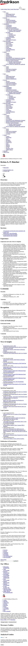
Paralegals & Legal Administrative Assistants (15, 58)
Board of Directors (10, 15)
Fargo (7, 143)
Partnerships (11, 36)
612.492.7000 (6, 568)
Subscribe (8, 50)
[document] (14, 634)
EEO (4, 610)
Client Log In (6, 152)
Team (4, 11)
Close (2, 644)
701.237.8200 (6, 580)
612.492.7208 (6, 171)
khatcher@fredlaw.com (8, 170)
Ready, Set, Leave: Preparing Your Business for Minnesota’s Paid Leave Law (13, 401)
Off (6, 637)
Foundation (8, 38)
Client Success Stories (10, 22)
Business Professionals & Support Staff (14, 59)
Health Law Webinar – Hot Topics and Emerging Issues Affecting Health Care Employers (15, 397)
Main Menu (16, 9)
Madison (8, 144)
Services (5, 17)
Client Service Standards (11, 21)
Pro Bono (8, 32)
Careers (5, 52)
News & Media (9, 44)
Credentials (5, 553)
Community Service (10, 37)
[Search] (20, 9)
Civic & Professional (7, 556)
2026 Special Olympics (11, 39)
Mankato (8, 146)
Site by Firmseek (6, 611)
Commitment (6, 24)
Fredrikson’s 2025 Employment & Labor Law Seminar (15, 394)
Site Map (5, 604)
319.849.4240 (6, 577)
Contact (5, 135)
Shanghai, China (9, 148)
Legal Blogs (8, 48)
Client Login (6, 602)
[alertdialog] (14, 634)
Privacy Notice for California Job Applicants (15, 64)
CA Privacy (5, 607)
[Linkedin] (4, 154)
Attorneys (8, 55)
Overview (5, 550)
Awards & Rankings (10, 49)
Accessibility (6, 608)
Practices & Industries (10, 20)
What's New (8, 43)
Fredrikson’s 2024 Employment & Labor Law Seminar (15, 404)
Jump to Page (3, 559)
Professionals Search (10, 14)
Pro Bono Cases (12, 35)
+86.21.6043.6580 (7, 590)
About (4, 65)
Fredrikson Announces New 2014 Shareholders (13, 381)
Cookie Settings (4, 9)
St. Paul (7, 147)
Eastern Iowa (9, 142)
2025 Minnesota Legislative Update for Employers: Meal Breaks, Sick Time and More (14, 418)
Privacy (5, 606)
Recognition (5, 554)
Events (7, 47)
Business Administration (11, 16)
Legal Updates (9, 46)
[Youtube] (4, 156)
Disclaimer (5, 605)
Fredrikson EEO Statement (14, 31)
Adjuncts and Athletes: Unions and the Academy (13, 438)
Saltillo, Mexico (9, 149)
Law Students (9, 57)
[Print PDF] (4, 173)
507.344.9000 (6, 585)
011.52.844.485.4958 (7, 592)
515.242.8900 (6, 570)
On (3, 637)
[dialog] (14, 618)
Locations (8, 71)
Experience (5, 552)
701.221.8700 (6, 573)
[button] (4, 177)
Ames (7, 138)
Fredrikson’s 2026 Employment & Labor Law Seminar (15, 391)
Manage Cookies (4, 622)
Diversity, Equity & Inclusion (12, 28)
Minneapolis (8, 137)
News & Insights (6, 41)
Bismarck (8, 140)
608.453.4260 (6, 582)
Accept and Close (12, 622)
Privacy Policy (4, 619)
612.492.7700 (6, 587)
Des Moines (8, 141)
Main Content (11, 9)
